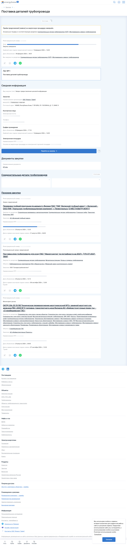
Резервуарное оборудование (38, 325)
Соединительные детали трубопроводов (24, 174)
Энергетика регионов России (11, 475)
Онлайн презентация (12, 528)
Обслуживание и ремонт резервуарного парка (64, 325)
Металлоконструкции (53, 260)
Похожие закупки (11, 192)
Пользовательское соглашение (11, 514)
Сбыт (3, 450)
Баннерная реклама (8, 505)
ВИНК (3, 422)
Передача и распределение (10, 447)
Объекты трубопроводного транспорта (14, 403)
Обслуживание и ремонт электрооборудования (18, 321)
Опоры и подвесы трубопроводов (72, 260)
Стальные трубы (81, 212)
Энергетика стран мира (9, 478)
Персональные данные (9, 517)
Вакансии (4, 471)
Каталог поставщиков (8, 378)
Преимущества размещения (10, 499)
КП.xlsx (5, 167)
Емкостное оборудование (43, 321)
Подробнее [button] (97, 534)
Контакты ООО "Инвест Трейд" (15, 531)
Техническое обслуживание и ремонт (47, 318)
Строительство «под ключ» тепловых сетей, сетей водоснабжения (70, 314)
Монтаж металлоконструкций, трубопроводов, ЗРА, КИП (51, 316)
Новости (4, 465)
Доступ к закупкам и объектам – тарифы (15, 487)
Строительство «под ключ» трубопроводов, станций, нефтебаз (33, 323)
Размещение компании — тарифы (12, 495)
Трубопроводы (6, 400)
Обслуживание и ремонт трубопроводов (82, 32)
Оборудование (6, 385)
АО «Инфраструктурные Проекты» (21, 332)
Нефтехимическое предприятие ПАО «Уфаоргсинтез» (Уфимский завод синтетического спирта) (41, 264)
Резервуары (24, 325)
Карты (3, 456)
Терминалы (5, 413)
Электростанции (6, 394)
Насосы (73, 316)
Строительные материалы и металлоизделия (33, 212)
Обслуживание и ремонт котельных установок (75, 318)
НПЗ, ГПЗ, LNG (6, 397)
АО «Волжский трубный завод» (20, 218)
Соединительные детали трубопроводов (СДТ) (53, 32)
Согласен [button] (109, 539)
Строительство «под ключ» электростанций (17, 316)
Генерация (4, 443)
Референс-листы (6, 382)
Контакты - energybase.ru (9, 520)
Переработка (5, 428)
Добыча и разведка (7, 425)
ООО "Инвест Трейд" (29, 99)
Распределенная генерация (10, 453)
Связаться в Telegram (12, 524)
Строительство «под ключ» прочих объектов (32, 314)
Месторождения (6, 410)
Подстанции (5, 406)
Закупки (4, 468)
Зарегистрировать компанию (11, 502)
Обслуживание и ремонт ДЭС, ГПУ (64, 321)
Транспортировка (7, 431)
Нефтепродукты (6, 435)
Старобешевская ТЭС (16, 329)
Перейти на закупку (48, 151)
